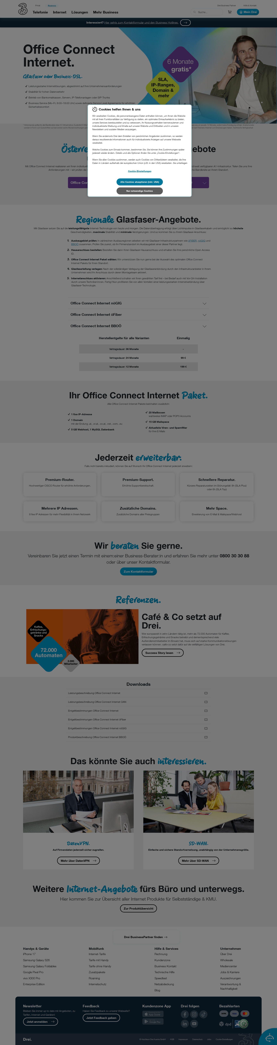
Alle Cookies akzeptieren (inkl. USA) (139, 181)
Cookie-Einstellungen (139, 171)
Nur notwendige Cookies (139, 190)
